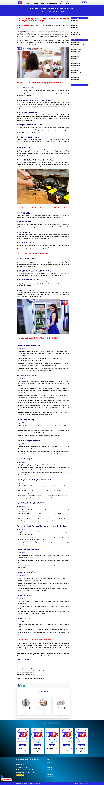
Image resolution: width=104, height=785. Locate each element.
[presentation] (19, 708)
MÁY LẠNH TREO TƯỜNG (52, 3)
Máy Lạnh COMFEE (76, 81)
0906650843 (37, 745)
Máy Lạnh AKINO (75, 79)
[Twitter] (21, 686)
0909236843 (81, 745)
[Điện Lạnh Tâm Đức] (20, 3)
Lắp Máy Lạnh (75, 25)
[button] (79, 2)
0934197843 (52, 745)
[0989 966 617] (2, 779)
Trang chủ (28, 3)
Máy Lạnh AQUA (75, 56)
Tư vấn (61, 3)
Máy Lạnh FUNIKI (75, 70)
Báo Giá (84, 2)
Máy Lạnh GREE (75, 77)
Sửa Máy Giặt (75, 27)
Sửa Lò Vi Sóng (75, 32)
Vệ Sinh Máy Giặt (76, 36)
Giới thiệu (36, 3)
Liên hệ (67, 3)
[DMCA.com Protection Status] (20, 775)
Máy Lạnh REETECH (76, 63)
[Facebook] (19, 686)
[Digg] (24, 686)
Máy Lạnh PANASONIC (76, 49)
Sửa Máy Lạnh (75, 20)
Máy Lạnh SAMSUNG (76, 65)
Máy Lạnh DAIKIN (75, 42)
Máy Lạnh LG (75, 58)
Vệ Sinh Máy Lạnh (76, 22)
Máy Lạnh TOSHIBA (76, 51)
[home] (39, 12)
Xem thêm (26, 713)
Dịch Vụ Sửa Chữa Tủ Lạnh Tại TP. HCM (43, 208)
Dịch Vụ (43, 3)
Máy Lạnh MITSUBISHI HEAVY (78, 44)
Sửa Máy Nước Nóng (76, 34)
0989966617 (23, 745)
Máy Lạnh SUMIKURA (76, 72)
